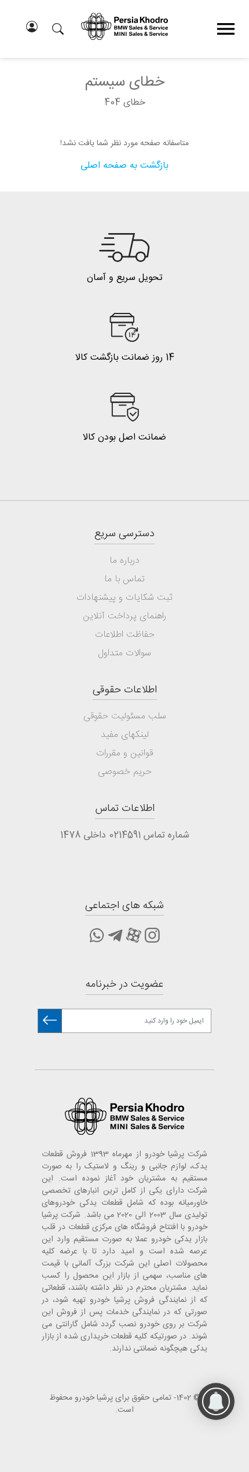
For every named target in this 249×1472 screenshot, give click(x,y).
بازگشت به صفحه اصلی (124, 166)
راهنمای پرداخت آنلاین (124, 616)
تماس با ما (124, 579)
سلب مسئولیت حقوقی (124, 716)
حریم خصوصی (125, 772)
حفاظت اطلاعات (125, 635)
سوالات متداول (124, 653)
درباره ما (124, 561)
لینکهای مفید (125, 735)
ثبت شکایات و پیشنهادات (124, 598)
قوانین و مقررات (124, 753)
